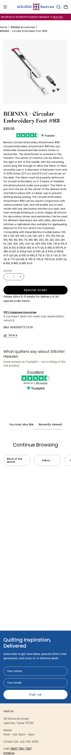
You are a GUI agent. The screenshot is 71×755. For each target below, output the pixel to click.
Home (3, 27)
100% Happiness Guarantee (19, 312)
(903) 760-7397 (21, 749)
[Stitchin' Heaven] (35, 7)
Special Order (35, 290)
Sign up (35, 694)
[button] (58, 7)
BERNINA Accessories (23, 27)
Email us (8, 753)
